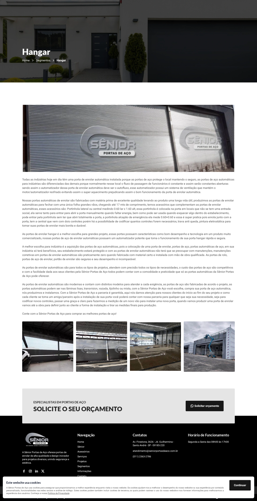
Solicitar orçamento (206, 406)
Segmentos (43, 60)
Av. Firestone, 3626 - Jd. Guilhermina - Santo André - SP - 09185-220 (153, 443)
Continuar (240, 485)
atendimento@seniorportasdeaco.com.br (155, 451)
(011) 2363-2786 (142, 456)
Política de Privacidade (58, 493)
